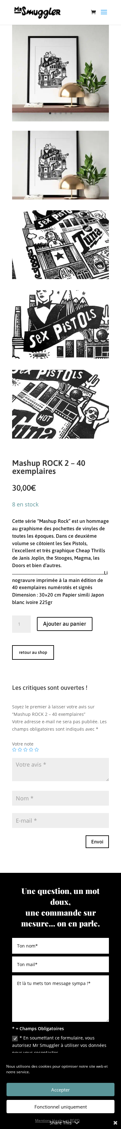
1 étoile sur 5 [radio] (14, 749)
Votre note (23, 744)
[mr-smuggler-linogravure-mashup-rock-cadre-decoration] (60, 120)
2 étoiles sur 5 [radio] (20, 749)
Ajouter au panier (64, 623)
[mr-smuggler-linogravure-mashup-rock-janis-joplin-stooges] (60, 277)
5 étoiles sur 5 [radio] (36, 749)
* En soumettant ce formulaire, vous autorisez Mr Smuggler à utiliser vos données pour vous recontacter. (59, 1045)
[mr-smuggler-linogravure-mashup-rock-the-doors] (60, 437)
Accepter (60, 1090)
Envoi (97, 841)
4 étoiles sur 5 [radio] (31, 749)
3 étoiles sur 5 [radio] (25, 749)
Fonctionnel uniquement (60, 1107)
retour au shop (33, 652)
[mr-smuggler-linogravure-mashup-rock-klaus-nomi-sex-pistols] (60, 357)
